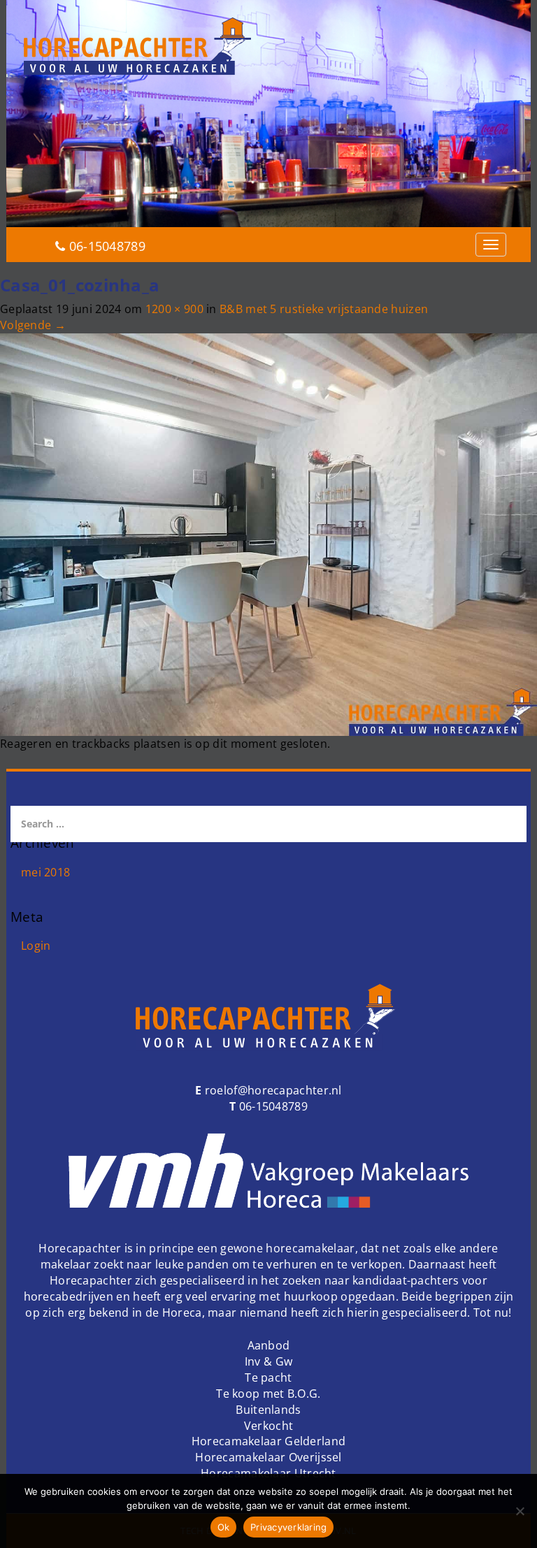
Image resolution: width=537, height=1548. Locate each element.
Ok (223, 1527)
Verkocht (268, 1425)
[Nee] (520, 1511)
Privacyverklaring (288, 1527)
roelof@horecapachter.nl (272, 1090)
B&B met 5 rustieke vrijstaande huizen (324, 309)
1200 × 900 (174, 309)
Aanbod (269, 1345)
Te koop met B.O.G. (268, 1393)
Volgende (33, 325)
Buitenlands (268, 1409)
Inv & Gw (268, 1361)
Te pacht (268, 1377)
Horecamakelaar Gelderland (269, 1441)
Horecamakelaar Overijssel (268, 1457)
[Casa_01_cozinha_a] (268, 533)
